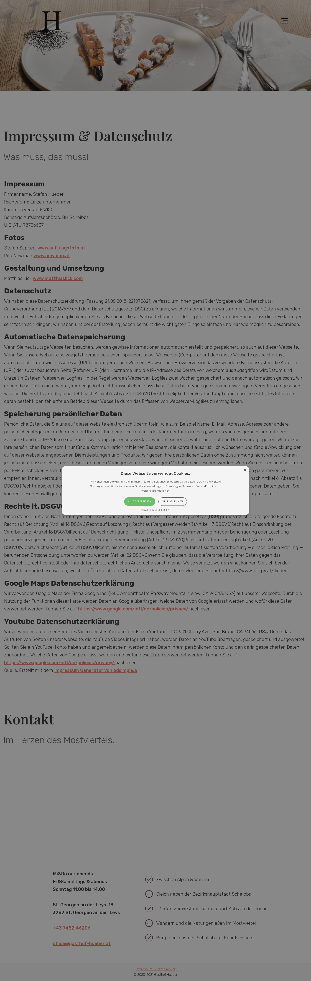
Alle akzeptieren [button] (139, 501)
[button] (155, 490)
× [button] (245, 470)
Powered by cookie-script (155, 509)
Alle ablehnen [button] (173, 501)
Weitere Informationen (155, 490)
